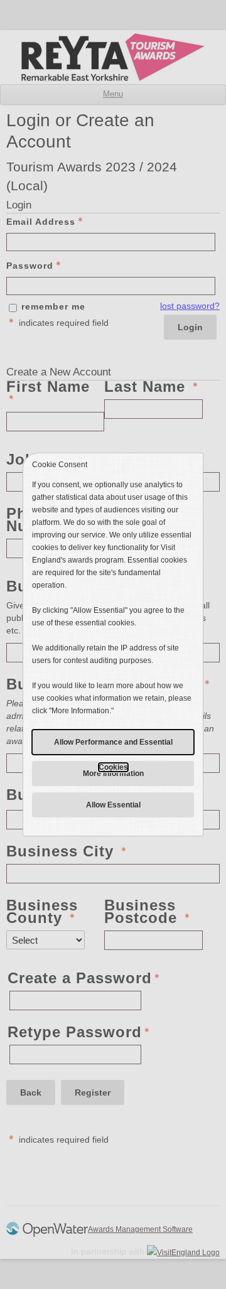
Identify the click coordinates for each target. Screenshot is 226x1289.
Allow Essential (113, 805)
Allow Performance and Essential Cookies (113, 746)
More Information (113, 773)
